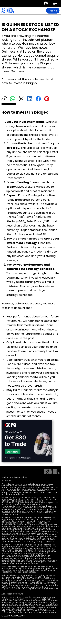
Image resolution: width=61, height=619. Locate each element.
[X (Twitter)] (21, 98)
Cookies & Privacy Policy (14, 477)
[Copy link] (4, 98)
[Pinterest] (46, 98)
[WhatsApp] (12, 98)
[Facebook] (38, 98)
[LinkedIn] (29, 98)
